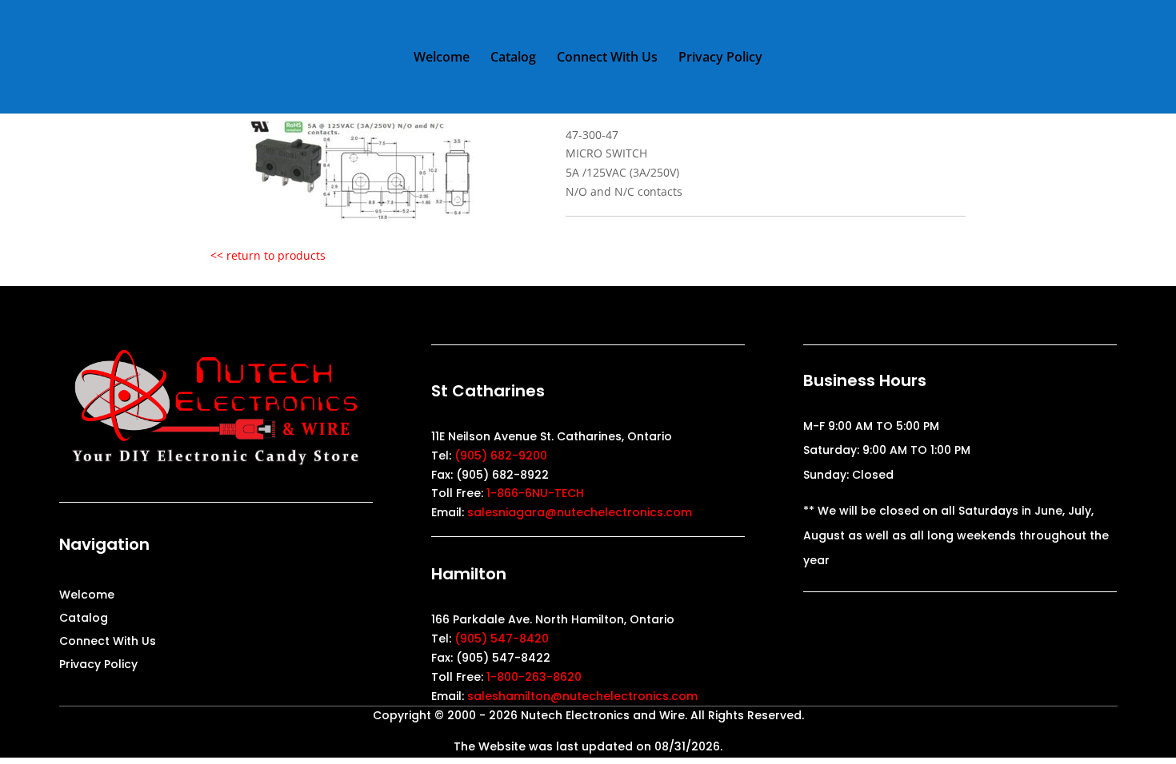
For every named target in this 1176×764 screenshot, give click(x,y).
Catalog (513, 58)
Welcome (442, 58)
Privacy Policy (720, 58)
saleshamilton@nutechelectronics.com (582, 696)
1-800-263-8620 (534, 677)
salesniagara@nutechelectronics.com (579, 512)
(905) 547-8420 (501, 639)
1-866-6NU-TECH (535, 493)
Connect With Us (607, 58)
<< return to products (268, 255)
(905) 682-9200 (500, 456)
